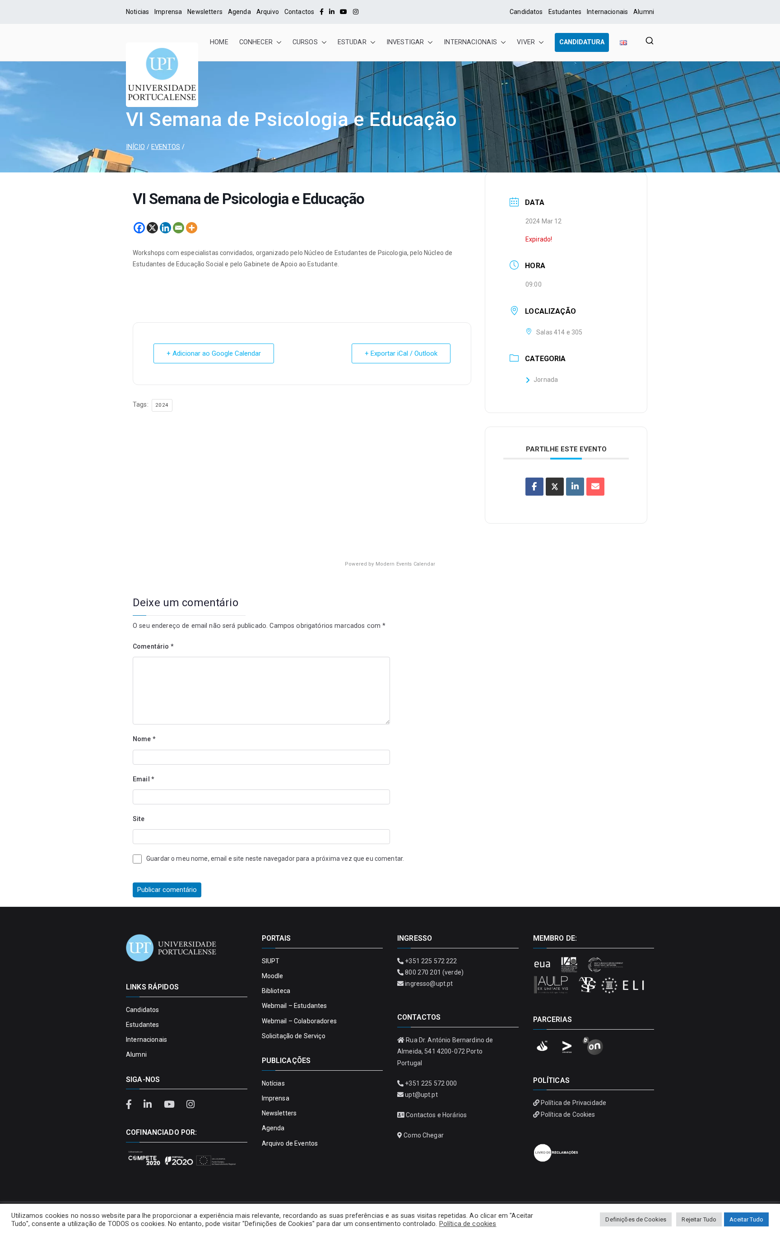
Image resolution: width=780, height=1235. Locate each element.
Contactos (299, 11)
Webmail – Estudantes (294, 1005)
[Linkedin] (165, 227)
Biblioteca (276, 990)
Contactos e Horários (436, 1115)
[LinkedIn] (331, 11)
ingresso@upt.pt (429, 983)
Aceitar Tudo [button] (746, 1219)
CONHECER (256, 42)
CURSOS (305, 42)
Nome (144, 739)
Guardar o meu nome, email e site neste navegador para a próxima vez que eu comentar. (275, 858)
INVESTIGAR (405, 42)
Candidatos (526, 11)
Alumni (643, 11)
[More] (191, 227)
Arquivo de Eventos (290, 1143)
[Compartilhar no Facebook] (534, 487)
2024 (162, 405)
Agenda (239, 11)
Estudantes (564, 11)
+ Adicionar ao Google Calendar (214, 353)
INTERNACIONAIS (470, 42)
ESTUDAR (352, 42)
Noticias (137, 11)
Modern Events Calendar (405, 564)
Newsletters (205, 11)
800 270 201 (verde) (434, 972)
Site (139, 818)
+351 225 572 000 (431, 1083)
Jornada (546, 379)
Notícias (273, 1083)
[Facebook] (322, 11)
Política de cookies (468, 1224)
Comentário (153, 646)
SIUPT (271, 961)
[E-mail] (595, 487)
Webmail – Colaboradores (299, 1021)
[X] (152, 227)
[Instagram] (355, 11)
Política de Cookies (568, 1114)
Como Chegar (424, 1135)
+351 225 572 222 (431, 961)
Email (143, 779)
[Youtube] (343, 11)
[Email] (178, 227)
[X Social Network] (555, 487)
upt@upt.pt (421, 1094)
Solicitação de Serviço (293, 1036)
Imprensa (168, 11)
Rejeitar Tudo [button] (699, 1219)
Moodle (272, 976)
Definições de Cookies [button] (635, 1219)
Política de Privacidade (573, 1102)
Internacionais (607, 11)
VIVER (526, 42)
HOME (219, 42)
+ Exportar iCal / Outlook (401, 353)
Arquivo (267, 11)
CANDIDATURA (581, 42)
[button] (277, 42)
